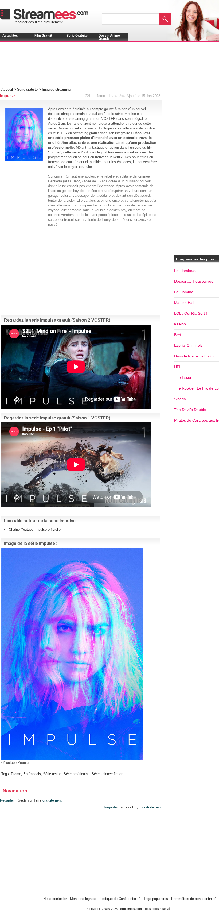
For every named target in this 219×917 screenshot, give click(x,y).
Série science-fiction (107, 774)
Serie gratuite (77, 35)
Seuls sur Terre (29, 800)
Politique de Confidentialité (119, 899)
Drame (16, 774)
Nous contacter (55, 899)
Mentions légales (83, 899)
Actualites (10, 35)
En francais (32, 774)
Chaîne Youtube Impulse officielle (35, 529)
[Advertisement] (84, 68)
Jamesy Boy (128, 807)
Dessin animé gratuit (109, 37)
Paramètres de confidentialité (193, 899)
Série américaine (76, 774)
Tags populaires (156, 899)
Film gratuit (43, 35)
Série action (52, 774)
